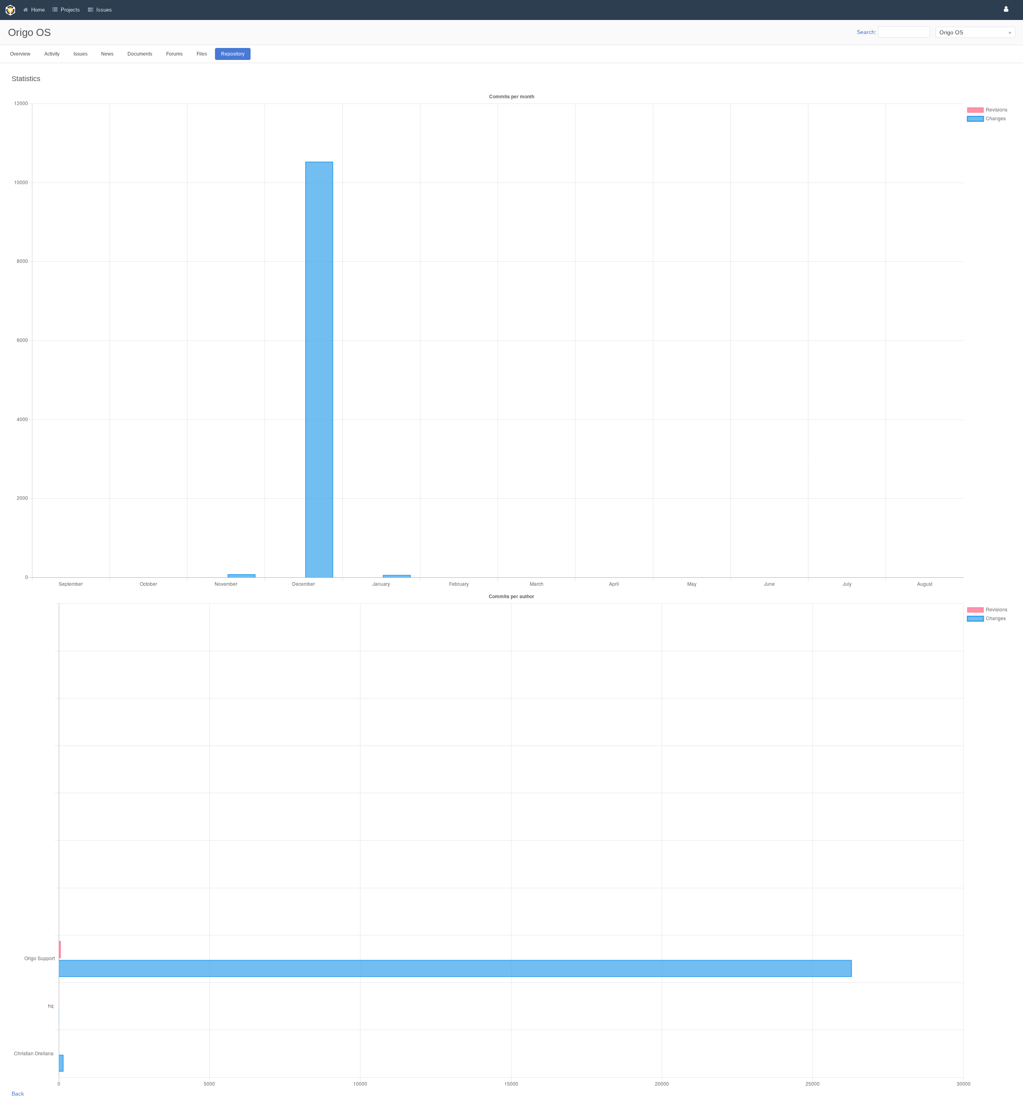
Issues (81, 54)
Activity (52, 54)
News (107, 54)
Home (38, 10)
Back (18, 1093)
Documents (139, 54)
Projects (70, 10)
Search (866, 32)
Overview (20, 54)
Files (202, 54)
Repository (233, 54)
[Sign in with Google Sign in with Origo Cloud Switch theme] (1007, 9)
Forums (174, 54)
